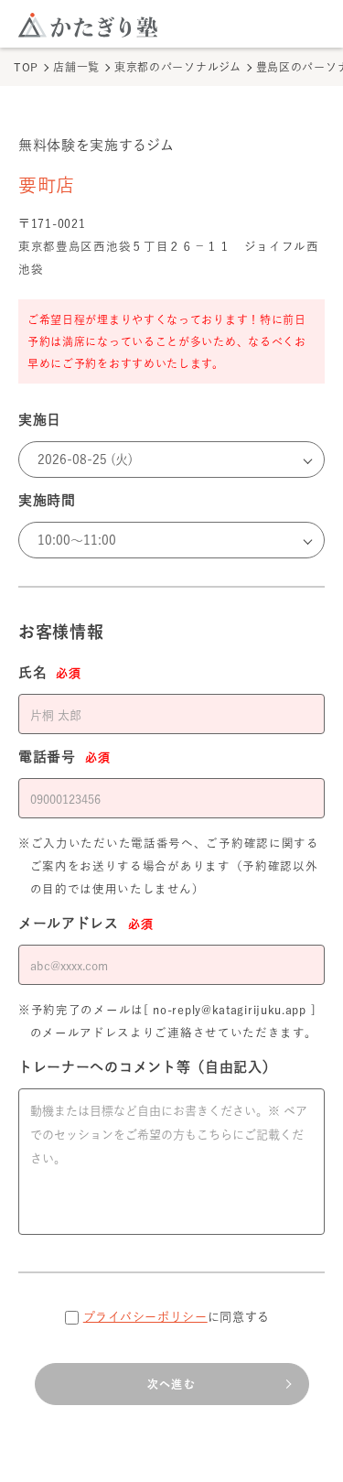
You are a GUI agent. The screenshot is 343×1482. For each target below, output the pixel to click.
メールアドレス (85, 923)
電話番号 (64, 756)
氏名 (49, 672)
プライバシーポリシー (145, 1317)
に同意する (176, 1317)
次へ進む (171, 1384)
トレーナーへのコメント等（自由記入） (147, 1067)
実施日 (39, 420)
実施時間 (47, 500)
